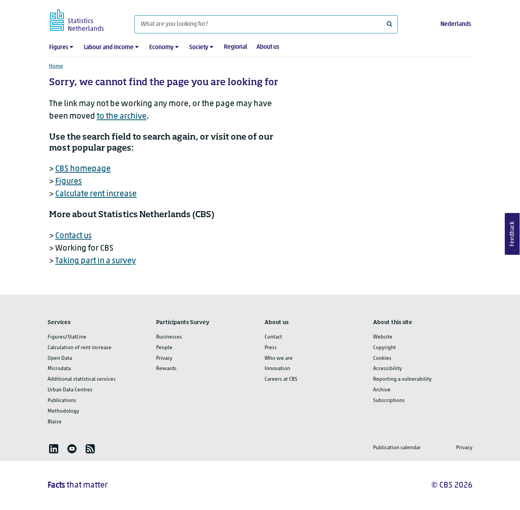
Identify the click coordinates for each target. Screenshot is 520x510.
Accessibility (387, 368)
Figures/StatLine (67, 337)
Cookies (382, 358)
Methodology (63, 411)
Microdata (59, 368)
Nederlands (455, 24)
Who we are (279, 358)
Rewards (166, 368)
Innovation (277, 368)
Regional (235, 47)
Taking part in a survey (95, 261)
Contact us (73, 236)
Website (382, 337)
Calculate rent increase (96, 194)
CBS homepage (83, 169)
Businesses (169, 337)
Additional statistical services (82, 379)
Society (198, 47)
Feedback (512, 233)
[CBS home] (84, 19)
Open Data (60, 358)
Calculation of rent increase (80, 347)
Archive (382, 390)
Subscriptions (389, 400)
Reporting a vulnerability (402, 379)
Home (56, 66)
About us (268, 47)
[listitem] (54, 449)
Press (271, 347)
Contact (273, 337)
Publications (62, 400)
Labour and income (109, 47)
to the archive (122, 116)
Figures (58, 47)
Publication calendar (397, 447)
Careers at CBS (281, 379)
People (164, 347)
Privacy (164, 358)
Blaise (55, 421)
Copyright (384, 347)
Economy (161, 47)
